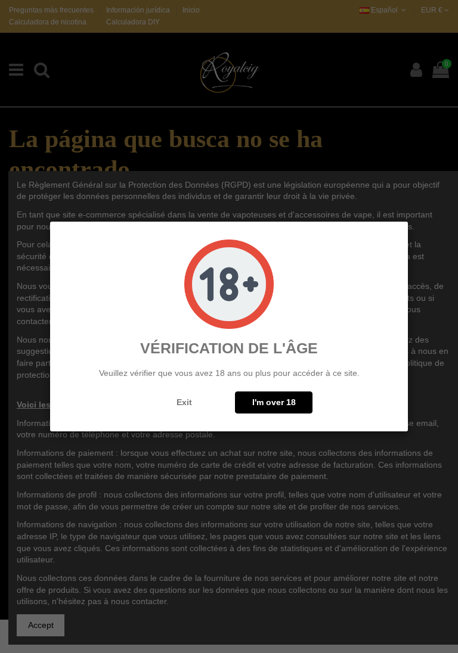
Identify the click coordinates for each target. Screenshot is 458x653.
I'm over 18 (274, 402)
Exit (184, 402)
